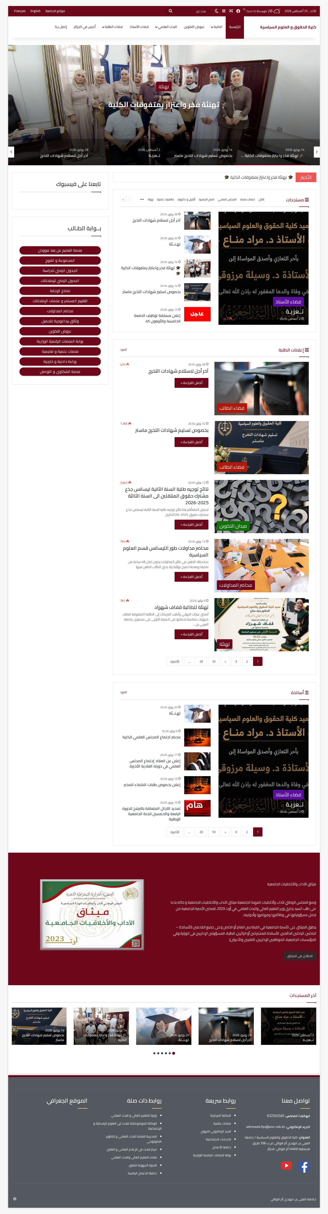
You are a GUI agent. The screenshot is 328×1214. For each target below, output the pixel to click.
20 (201, 661)
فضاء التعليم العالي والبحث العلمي (134, 1157)
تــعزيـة (308, 1040)
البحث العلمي (167, 27)
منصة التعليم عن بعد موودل (60, 250)
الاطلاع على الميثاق (300, 956)
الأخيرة (174, 661)
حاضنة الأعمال (221, 1147)
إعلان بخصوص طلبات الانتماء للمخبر (152, 784)
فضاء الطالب (164, 86)
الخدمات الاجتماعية (218, 1139)
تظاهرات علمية (165, 199)
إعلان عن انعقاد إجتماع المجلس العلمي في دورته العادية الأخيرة (155, 763)
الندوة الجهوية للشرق (143, 1165)
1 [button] (173, 1053)
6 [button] (154, 1053)
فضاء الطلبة (114, 27)
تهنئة (150, 199)
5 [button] (158, 1053)
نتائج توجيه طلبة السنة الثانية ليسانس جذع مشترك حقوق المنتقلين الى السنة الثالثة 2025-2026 (166, 496)
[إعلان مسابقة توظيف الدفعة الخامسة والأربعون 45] (197, 314)
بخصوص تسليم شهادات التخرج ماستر (164, 104)
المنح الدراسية (206, 199)
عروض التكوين (194, 27)
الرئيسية (235, 27)
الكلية (218, 27)
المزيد (123, 349)
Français (20, 11)
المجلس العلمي (227, 199)
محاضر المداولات (60, 310)
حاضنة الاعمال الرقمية (142, 1173)
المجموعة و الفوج (60, 260)
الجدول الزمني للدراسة (60, 270)
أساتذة (298, 692)
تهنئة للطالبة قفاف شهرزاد (181, 607)
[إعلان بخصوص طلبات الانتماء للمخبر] (197, 785)
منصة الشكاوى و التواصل (60, 371)
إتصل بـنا (61, 27)
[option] (164, 105)
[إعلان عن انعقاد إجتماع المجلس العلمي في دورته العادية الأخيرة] (197, 761)
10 (213, 661)
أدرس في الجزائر (85, 27)
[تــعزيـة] (264, 268)
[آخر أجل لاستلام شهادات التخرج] (197, 221)
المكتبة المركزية (220, 1115)
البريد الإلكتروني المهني (215, 1131)
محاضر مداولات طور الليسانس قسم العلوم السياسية (165, 551)
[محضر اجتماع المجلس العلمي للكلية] (197, 737)
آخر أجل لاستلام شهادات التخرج (157, 220)
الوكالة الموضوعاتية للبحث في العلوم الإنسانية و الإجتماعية (127, 1125)
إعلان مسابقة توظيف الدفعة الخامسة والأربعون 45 (157, 318)
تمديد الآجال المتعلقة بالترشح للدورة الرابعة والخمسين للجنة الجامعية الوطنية (151, 814)
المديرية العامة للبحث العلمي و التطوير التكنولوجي (134, 1138)
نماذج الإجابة (60, 290)
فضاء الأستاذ (139, 27)
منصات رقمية (222, 1123)
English (35, 11)
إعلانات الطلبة (292, 350)
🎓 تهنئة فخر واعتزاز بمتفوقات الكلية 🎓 (151, 270)
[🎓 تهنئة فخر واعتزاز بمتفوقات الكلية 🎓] (197, 268)
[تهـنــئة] (197, 245)
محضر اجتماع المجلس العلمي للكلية (151, 737)
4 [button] (162, 1053)
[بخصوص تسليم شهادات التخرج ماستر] (197, 292)
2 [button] (170, 1053)
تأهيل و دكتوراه (186, 199)
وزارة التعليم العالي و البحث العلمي (134, 1115)
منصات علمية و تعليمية (60, 351)
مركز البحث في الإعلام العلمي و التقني (132, 1149)
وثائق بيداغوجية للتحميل (60, 321)
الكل (261, 199)
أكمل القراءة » (191, 383)
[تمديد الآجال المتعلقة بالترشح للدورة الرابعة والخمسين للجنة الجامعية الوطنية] (197, 809)
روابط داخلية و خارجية (60, 361)
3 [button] (166, 1053)
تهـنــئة (175, 244)
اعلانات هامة (247, 199)
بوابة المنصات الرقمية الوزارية (60, 341)
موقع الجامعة (55, 11)
